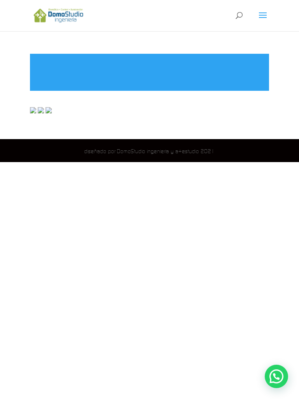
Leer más (149, 72)
